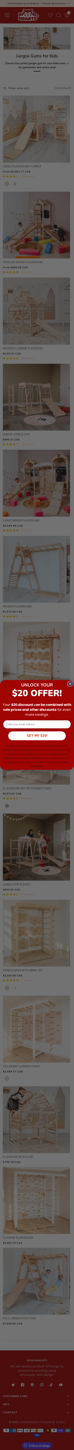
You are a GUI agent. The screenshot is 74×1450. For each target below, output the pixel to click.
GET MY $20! (37, 736)
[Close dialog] (70, 683)
